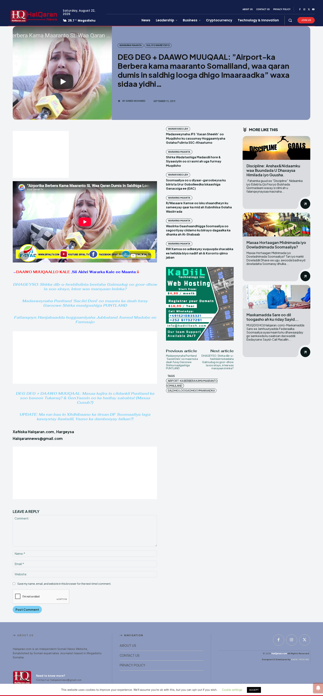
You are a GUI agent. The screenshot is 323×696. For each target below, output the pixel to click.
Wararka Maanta (130, 45)
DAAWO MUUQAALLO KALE (43, 272)
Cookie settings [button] (232, 690)
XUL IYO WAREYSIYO (158, 45)
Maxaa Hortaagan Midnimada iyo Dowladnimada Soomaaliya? (276, 244)
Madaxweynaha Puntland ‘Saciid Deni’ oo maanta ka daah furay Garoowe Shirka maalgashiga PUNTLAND (85, 303)
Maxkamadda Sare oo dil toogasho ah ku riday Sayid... (272, 316)
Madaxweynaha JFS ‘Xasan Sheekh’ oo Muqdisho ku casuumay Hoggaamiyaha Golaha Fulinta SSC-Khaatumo (195, 138)
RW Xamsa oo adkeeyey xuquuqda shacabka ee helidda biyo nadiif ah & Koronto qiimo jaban (199, 253)
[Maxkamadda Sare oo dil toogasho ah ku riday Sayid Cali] (276, 297)
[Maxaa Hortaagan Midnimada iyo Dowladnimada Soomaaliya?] (276, 224)
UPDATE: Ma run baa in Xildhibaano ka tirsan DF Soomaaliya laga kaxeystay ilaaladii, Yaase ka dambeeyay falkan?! (84, 416)
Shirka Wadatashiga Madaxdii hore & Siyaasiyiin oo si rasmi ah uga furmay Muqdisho (193, 161)
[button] (290, 20)
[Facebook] (300, 9)
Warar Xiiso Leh (178, 128)
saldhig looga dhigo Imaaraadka (191, 390)
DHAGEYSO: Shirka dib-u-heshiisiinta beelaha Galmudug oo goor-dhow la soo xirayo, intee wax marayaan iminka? (85, 286)
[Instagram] (304, 9)
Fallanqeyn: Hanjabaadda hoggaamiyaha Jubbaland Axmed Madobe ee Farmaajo (85, 319)
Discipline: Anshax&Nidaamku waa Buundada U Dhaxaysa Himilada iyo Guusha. (273, 170)
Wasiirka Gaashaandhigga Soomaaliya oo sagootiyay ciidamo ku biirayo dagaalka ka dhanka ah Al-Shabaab (198, 230)
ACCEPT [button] (254, 689)
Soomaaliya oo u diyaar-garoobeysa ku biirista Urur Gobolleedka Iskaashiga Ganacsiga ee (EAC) (196, 184)
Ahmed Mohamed (135, 101)
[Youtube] (313, 9)
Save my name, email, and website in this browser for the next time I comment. (64, 583)
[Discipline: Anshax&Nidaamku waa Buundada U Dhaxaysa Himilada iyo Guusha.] (276, 148)
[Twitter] (309, 9)
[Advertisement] (41, 154)
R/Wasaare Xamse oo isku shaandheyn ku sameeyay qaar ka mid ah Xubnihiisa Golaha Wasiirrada (199, 207)
